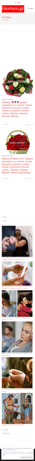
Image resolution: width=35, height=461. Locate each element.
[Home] (2, 20)
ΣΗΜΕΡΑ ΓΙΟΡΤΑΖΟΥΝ (7, 99)
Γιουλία (6, 20)
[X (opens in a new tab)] (16, 2)
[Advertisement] (17, 47)
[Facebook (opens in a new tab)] (18, 2)
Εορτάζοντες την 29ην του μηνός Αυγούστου (13, 425)
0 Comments (6, 124)
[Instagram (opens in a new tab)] (19, 2)
